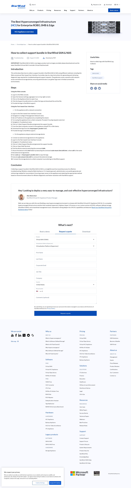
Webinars (82, 419)
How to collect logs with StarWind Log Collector (101, 62)
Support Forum (84, 441)
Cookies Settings (40, 483)
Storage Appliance (51, 450)
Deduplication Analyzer (52, 400)
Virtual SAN (49, 366)
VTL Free (48, 388)
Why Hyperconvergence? (52, 347)
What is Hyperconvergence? (53, 338)
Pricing (49, 10)
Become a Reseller (115, 341)
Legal (81, 391)
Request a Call (97, 4)
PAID (47, 363)
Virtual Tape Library (51, 372)
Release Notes (83, 425)
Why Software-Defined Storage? (54, 350)
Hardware (49, 416)
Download (109, 4)
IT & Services (83, 372)
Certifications (114, 369)
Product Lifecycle (84, 444)
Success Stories (84, 413)
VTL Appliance (50, 428)
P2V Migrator (49, 397)
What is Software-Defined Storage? (55, 341)
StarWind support (97, 78)
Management (113, 357)
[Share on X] (95, 88)
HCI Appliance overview (24, 32)
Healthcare (83, 382)
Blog (65, 10)
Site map (13, 341)
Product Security (84, 450)
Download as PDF (51, 58)
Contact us (113, 375)
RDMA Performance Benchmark (55, 407)
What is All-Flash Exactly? (53, 344)
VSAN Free (49, 382)
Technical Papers (84, 416)
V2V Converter (50, 385)
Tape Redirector (50, 403)
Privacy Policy (51, 308)
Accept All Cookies (55, 483)
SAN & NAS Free (50, 444)
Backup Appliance (51, 422)
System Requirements (86, 447)
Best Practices (83, 422)
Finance (82, 375)
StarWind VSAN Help (85, 460)
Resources (57, 10)
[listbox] (65, 239)
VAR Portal (113, 344)
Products (40, 10)
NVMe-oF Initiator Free (52, 391)
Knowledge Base (84, 457)
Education (82, 379)
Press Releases (114, 363)
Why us (31, 10)
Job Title (38, 271)
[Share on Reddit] (99, 88)
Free (47, 379)
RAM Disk (48, 394)
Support (72, 10)
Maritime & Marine (85, 388)
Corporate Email (41, 265)
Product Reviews (114, 366)
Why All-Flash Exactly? (52, 353)
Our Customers (114, 372)
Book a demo (114, 10)
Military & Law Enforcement (87, 385)
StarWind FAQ (84, 454)
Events (112, 360)
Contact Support (84, 438)
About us (90, 10)
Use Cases (82, 407)
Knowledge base (21, 44)
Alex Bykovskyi (32, 196)
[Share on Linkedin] (91, 88)
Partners (81, 10)
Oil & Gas (82, 394)
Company (39, 278)
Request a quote (65, 313)
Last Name (39, 259)
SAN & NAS (95, 73)
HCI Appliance (50, 419)
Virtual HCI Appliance (52, 369)
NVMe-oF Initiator (51, 375)
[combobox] (39, 291)
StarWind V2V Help (85, 463)
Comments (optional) (42, 297)
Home (12, 44)
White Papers (83, 410)
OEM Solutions (114, 338)
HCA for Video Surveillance (53, 425)
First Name (39, 252)
